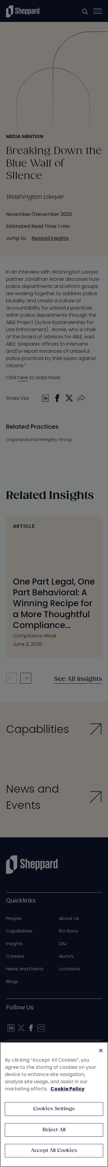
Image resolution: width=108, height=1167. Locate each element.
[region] (54, 1104)
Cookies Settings (54, 1109)
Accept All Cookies (54, 1150)
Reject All (54, 1130)
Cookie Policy (67, 1088)
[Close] (100, 1050)
